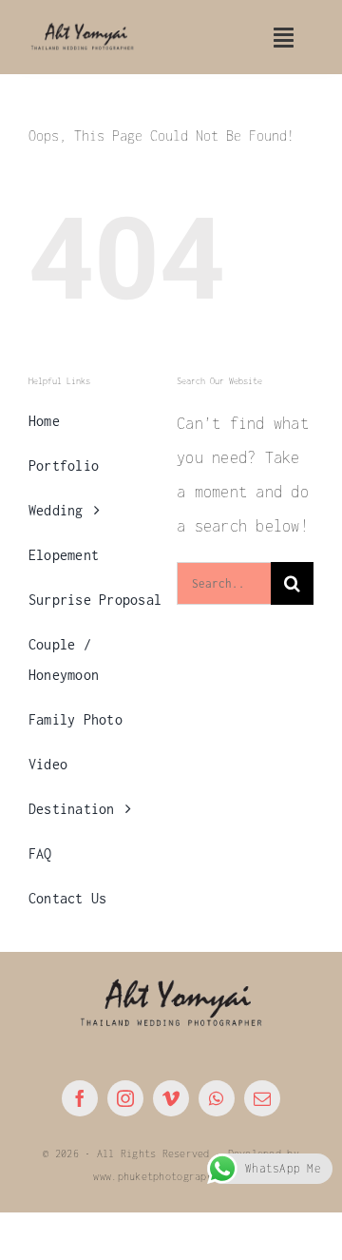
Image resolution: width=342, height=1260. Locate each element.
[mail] (262, 1098)
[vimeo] (171, 1098)
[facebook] (80, 1098)
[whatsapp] (217, 1098)
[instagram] (125, 1098)
